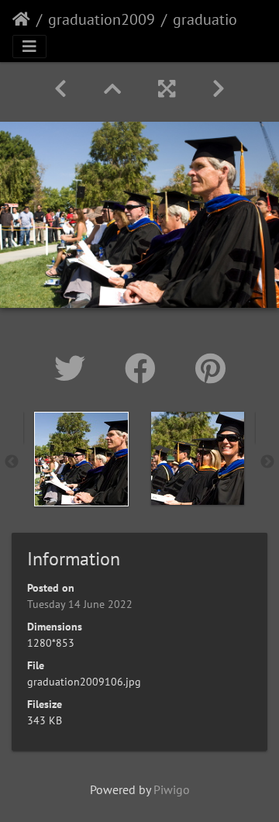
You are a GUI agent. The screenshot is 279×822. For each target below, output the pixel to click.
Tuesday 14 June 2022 (80, 604)
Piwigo (171, 789)
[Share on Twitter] (74, 368)
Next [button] (267, 462)
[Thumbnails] (112, 89)
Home (21, 19)
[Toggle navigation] (29, 46)
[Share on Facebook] (144, 368)
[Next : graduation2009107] (218, 89)
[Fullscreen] (167, 89)
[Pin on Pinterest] (210, 368)
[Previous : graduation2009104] (60, 89)
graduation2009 (101, 19)
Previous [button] (11, 462)
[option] (81, 459)
